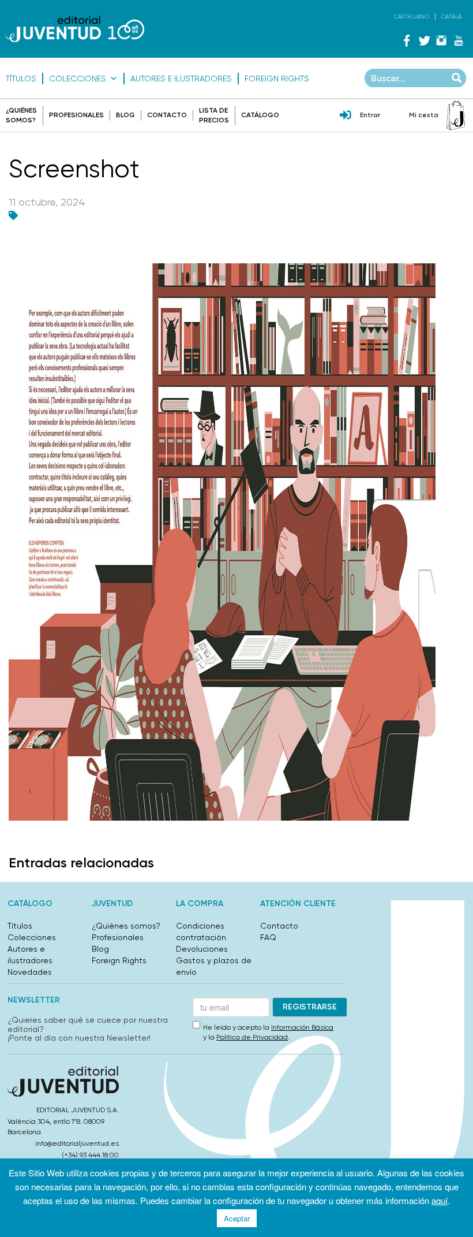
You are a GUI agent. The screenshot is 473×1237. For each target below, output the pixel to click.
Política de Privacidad (252, 1037)
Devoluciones (202, 948)
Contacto (167, 115)
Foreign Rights (277, 78)
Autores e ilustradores (181, 78)
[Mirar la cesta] (455, 115)
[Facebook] (406, 40)
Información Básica (302, 1027)
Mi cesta (423, 115)
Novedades (29, 972)
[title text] (75, 29)
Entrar (370, 115)
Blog (125, 115)
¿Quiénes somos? (126, 925)
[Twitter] (424, 40)
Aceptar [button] (237, 1218)
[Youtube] (458, 40)
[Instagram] (441, 40)
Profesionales (76, 115)
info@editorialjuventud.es (77, 1143)
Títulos (21, 78)
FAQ (268, 937)
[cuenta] (345, 116)
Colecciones (77, 78)
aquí (439, 1200)
